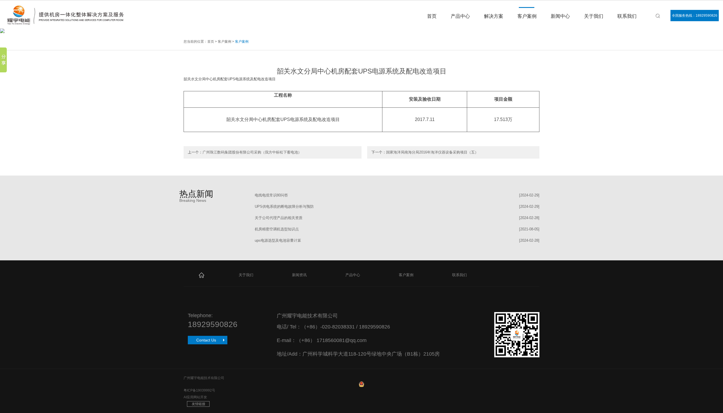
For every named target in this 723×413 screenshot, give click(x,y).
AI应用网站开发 (195, 397)
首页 (432, 16)
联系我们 (627, 16)
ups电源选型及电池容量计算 (278, 240)
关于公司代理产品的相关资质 (278, 218)
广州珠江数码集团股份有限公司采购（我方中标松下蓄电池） (252, 152)
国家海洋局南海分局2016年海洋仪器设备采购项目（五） (432, 152)
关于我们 (593, 16)
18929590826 (213, 324)
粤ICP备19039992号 (199, 390)
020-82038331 (338, 327)
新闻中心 (560, 16)
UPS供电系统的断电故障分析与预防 (284, 206)
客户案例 (527, 16)
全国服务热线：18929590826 (694, 16)
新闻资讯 (299, 275)
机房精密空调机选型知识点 (277, 229)
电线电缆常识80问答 (271, 195)
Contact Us (206, 340)
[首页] (201, 275)
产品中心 (460, 16)
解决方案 (493, 16)
